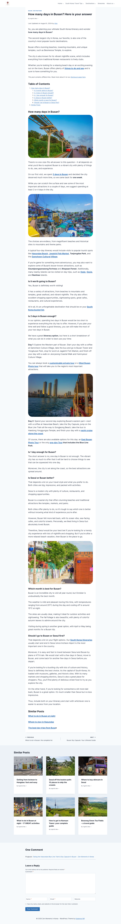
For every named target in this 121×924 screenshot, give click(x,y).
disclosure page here (78, 77)
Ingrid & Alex (33, 18)
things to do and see (74, 68)
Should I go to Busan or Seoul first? (46, 102)
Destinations (37, 10)
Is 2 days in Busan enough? (44, 93)
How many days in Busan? (40, 88)
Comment (29, 872)
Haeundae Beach (40, 253)
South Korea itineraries (81, 640)
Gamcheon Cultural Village (44, 256)
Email (52, 899)
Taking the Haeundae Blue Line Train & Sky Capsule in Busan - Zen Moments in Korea (63, 857)
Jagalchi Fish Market (59, 253)
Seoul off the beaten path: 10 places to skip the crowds (60, 782)
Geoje (89, 272)
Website (77, 899)
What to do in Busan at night (41, 716)
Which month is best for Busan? (45, 100)
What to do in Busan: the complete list (38, 739)
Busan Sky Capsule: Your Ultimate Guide (81, 739)
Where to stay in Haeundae (41, 722)
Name (29, 899)
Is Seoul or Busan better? (43, 98)
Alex (55, 23)
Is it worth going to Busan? (43, 90)
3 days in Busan (60, 174)
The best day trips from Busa (42, 728)
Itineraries (101, 3)
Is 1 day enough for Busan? (43, 95)
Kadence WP (80, 918)
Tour (60, 442)
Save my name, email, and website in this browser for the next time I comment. (52, 904)
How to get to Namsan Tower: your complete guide (58, 823)
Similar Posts (35, 105)
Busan (30, 10)
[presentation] (28, 766)
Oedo (83, 272)
